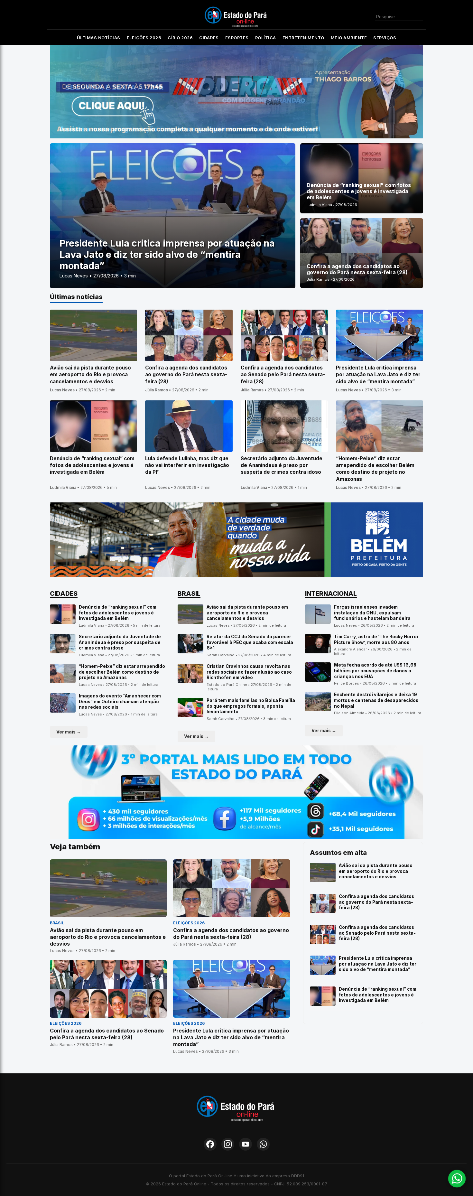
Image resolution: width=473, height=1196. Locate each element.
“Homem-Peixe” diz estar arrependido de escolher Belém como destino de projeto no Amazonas (122, 672)
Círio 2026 (180, 37)
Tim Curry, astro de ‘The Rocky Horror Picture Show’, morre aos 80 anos (376, 639)
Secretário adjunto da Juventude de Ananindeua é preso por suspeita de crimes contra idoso (120, 642)
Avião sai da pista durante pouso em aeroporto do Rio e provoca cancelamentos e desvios (247, 612)
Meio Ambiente (349, 37)
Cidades (209, 37)
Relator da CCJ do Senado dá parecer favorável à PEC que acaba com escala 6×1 (250, 642)
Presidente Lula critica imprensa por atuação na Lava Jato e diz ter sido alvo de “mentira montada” (377, 964)
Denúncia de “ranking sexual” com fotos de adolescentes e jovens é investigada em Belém (117, 612)
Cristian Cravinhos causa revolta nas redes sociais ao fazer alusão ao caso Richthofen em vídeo (249, 672)
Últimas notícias (98, 37)
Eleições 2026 (144, 37)
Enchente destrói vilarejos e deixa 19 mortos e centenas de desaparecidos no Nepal (376, 700)
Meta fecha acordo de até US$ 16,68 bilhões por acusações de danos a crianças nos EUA (375, 670)
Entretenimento (303, 37)
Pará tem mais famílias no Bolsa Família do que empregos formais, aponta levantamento (251, 706)
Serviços (384, 37)
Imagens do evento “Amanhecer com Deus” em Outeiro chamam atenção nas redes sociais (120, 701)
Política (265, 37)
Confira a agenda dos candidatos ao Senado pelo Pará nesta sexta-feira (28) (377, 933)
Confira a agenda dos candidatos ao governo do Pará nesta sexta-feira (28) (376, 902)
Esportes (237, 37)
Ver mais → (68, 731)
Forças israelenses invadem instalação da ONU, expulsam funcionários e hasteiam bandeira (372, 612)
